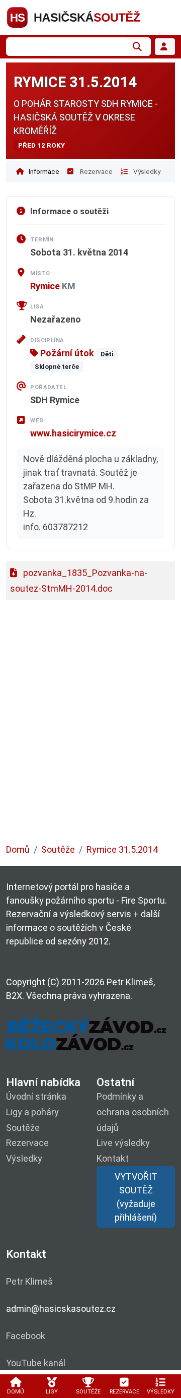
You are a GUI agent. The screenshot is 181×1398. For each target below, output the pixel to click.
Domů (18, 849)
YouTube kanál (35, 1363)
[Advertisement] (90, 727)
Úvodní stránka (36, 1096)
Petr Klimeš (29, 1281)
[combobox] (66, 46)
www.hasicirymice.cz (73, 433)
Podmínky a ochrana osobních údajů (133, 1111)
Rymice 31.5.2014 (122, 849)
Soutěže (58, 849)
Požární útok (66, 353)
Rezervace (95, 171)
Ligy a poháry (32, 1112)
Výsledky (146, 171)
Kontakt (113, 1158)
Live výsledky (123, 1142)
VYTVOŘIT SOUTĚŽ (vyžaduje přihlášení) (136, 1197)
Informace (43, 171)
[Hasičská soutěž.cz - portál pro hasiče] (90, 16)
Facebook (25, 1335)
